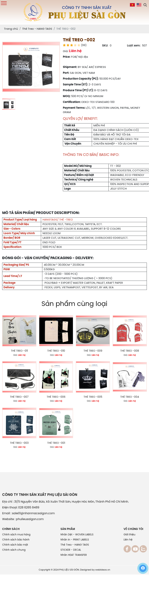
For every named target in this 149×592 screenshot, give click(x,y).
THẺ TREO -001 (56, 443)
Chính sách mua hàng (16, 534)
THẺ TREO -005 (93, 397)
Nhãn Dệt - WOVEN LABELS (77, 534)
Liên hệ (128, 539)
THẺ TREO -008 (129, 351)
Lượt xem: (133, 45)
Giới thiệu (129, 534)
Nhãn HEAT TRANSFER (74, 555)
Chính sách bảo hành (15, 539)
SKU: (105, 45)
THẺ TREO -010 (56, 351)
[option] (31, 67)
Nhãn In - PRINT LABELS (75, 539)
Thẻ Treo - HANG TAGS (75, 545)
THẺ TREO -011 (19, 351)
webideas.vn (102, 570)
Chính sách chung (13, 550)
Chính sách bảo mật (15, 545)
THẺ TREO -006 (56, 397)
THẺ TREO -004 (129, 397)
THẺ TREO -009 (93, 351)
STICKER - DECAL (71, 550)
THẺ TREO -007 (19, 397)
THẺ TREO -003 (19, 443)
